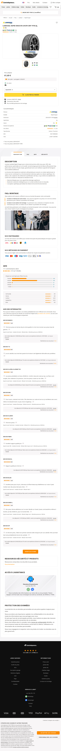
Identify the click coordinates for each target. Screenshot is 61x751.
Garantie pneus (15, 662)
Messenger (31, 700)
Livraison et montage (43, 7)
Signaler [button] (7, 339)
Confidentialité (15, 681)
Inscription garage (15, 670)
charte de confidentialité (38, 622)
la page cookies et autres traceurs (21, 747)
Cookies (15, 684)
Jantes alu (45, 667)
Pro (28, 2)
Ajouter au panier (32, 95)
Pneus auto (46, 662)
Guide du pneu (15, 664)
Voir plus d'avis (30, 551)
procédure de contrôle (44, 313)
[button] (30, 79)
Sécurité (44, 154)
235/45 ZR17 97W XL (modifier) (31, 12)
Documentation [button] (10, 564)
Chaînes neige (15, 7)
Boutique (28, 7)
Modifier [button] (56, 117)
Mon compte (56, 2)
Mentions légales (15, 673)
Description (18, 154)
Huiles (22, 7)
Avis (35, 154)
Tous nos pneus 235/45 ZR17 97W (13, 143)
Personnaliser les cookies (48, 737)
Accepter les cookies (48, 732)
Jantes (8, 7)
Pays (15, 678)
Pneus (3, 7)
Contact (45, 2)
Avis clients (36, 2)
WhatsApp (30, 696)
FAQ (28, 154)
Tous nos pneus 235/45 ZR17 (12, 141)
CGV (15, 676)
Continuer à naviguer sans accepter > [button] (51, 720)
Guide (34, 7)
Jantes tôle (46, 664)
